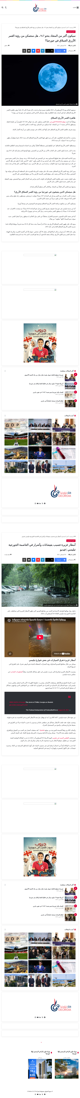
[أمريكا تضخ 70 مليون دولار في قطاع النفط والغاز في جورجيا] (70, 386)
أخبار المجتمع (65, 27)
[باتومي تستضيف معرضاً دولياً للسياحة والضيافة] (40, 438)
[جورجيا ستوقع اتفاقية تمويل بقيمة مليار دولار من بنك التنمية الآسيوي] (70, 377)
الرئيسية (72, 27)
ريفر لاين (40, 1057)
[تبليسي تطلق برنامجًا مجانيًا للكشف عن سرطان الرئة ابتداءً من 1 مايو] (64, 452)
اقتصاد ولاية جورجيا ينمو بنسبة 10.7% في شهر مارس (48, 392)
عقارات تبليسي (66, 1057)
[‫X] (42, 503)
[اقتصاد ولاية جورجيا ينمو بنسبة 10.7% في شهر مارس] (70, 395)
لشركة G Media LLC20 (33, 1091)
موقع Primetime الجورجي (58, 122)
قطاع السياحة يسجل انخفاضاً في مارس (52, 401)
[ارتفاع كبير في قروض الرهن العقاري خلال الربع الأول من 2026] (16, 466)
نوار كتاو (72, 45)
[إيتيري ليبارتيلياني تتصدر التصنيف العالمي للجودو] (40, 452)
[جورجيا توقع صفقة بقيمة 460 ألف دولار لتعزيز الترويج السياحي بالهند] (16, 452)
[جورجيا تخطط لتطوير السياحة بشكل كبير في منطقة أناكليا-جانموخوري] (64, 466)
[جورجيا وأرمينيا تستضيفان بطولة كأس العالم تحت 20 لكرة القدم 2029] (16, 438)
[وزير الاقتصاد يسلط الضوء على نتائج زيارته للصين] (40, 466)
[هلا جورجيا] (40, 7)
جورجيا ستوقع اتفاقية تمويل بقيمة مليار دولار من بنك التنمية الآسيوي (44, 375)
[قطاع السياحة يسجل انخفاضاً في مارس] (70, 403)
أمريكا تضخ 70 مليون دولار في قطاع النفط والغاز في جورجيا (46, 383)
